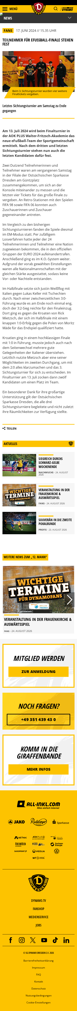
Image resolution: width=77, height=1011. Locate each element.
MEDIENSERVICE (38, 917)
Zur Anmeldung (39, 671)
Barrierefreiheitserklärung (38, 960)
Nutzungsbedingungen (39, 995)
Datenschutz (38, 988)
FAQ (38, 974)
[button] (55, 9)
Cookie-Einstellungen (38, 1002)
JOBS (38, 925)
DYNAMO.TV (38, 900)
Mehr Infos (39, 769)
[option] (38, 599)
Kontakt (38, 981)
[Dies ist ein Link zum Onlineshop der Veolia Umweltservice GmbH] (39, 851)
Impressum (38, 967)
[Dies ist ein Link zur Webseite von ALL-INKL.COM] (38, 804)
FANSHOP (38, 909)
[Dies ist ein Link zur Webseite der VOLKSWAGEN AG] (57, 851)
